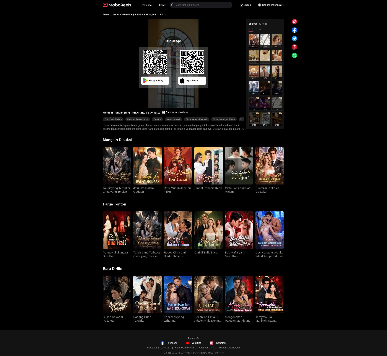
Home (106, 14)
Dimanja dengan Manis (224, 119)
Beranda (147, 5)
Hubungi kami (206, 347)
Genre (162, 5)
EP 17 (163, 14)
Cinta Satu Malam (113, 119)
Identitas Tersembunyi (137, 119)
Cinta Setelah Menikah (196, 119)
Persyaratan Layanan (158, 347)
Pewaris (157, 119)
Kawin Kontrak (173, 119)
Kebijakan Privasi (184, 347)
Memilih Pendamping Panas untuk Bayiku (134, 14)
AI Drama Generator (229, 347)
